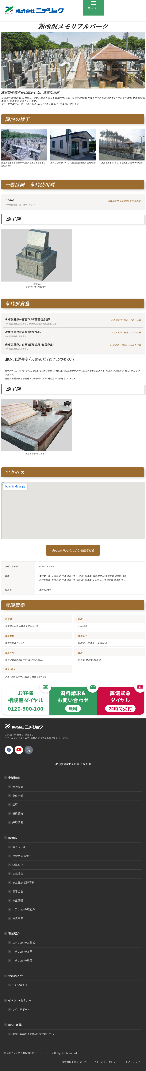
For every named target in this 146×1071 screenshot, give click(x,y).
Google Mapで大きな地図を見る (73, 550)
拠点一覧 (18, 795)
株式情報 (18, 873)
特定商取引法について (74, 1062)
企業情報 (14, 778)
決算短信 (18, 865)
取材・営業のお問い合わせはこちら (33, 1034)
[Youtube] (19, 750)
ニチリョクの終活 (22, 960)
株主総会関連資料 (23, 882)
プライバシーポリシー (106, 1062)
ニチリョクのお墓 (22, 951)
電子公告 (18, 891)
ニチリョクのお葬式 (23, 942)
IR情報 (12, 838)
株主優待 (18, 900)
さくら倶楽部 (20, 985)
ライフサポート (21, 1009)
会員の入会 (15, 976)
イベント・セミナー (20, 1000)
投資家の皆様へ (22, 856)
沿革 (15, 804)
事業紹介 (14, 933)
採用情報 (18, 822)
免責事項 (18, 918)
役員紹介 (18, 813)
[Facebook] (9, 750)
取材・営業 (15, 1025)
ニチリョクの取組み (24, 909)
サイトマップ (133, 1062)
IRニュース (19, 847)
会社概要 (18, 787)
